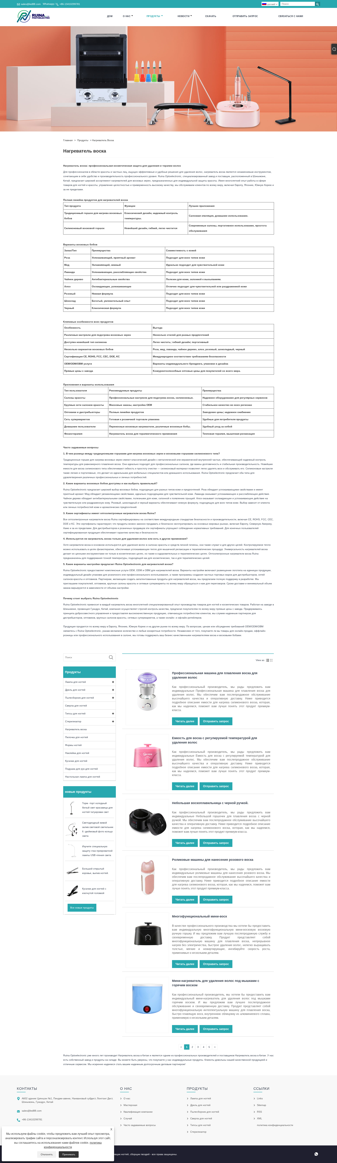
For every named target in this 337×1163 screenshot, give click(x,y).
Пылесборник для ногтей (79, 697)
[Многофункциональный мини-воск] (147, 934)
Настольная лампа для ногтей (82, 776)
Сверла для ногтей (76, 705)
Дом (110, 16)
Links (260, 1098)
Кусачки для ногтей (76, 760)
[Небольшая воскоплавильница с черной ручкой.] (147, 820)
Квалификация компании (138, 1111)
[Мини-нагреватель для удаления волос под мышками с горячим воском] (147, 998)
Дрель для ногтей (75, 689)
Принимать (68, 1154)
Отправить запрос (245, 16)
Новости (184, 16)
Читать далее (185, 721)
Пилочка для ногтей (76, 737)
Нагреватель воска (103, 140)
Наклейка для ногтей (77, 753)
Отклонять (47, 1154)
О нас (127, 16)
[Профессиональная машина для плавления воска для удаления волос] (147, 690)
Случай (128, 1118)
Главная (68, 140)
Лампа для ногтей (75, 681)
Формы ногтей (73, 745)
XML (259, 1118)
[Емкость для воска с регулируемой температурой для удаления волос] (147, 755)
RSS (259, 1111)
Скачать (210, 16)
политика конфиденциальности (275, 1125)
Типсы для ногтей (75, 713)
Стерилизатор (73, 721)
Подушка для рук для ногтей (81, 768)
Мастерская (130, 1105)
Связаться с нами (290, 16)
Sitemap (261, 1105)
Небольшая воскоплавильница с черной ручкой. (210, 803)
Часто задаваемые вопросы (140, 1125)
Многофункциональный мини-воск (199, 916)
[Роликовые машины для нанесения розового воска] (147, 877)
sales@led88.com (31, 4)
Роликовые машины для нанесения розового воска (212, 859)
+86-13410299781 (70, 4)
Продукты (153, 16)
